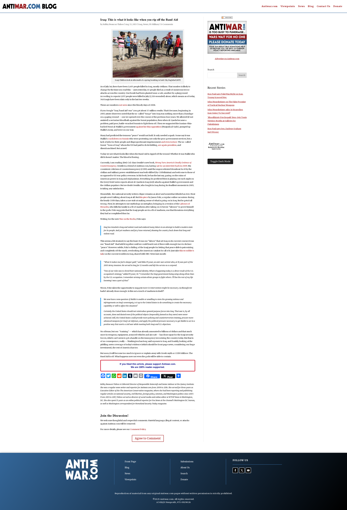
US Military (154, 24)
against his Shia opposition (149, 127)
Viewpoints (288, 6)
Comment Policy (138, 429)
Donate (337, 6)
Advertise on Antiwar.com (227, 58)
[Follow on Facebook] (235, 470)
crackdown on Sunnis (118, 138)
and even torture (169, 142)
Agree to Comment (148, 438)
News (301, 6)
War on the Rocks (127, 219)
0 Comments (167, 24)
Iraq (140, 24)
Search (184, 473)
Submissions (187, 461)
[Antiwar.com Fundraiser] (227, 53)
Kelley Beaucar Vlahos (113, 24)
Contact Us (323, 6)
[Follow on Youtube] (248, 470)
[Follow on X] (242, 470)
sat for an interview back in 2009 (171, 166)
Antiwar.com (270, 6)
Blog (311, 6)
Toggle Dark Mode (220, 161)
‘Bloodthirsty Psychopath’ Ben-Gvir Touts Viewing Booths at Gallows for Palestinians (227, 120)
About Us (185, 467)
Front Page (130, 461)
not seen (123, 105)
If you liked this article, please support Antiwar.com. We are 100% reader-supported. (148, 366)
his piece (144, 197)
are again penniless (167, 145)
